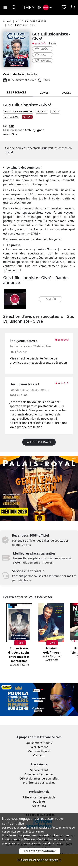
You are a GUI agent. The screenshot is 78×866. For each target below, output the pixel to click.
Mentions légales (39, 751)
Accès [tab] (66, 92)
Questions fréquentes (39, 774)
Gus (11, 126)
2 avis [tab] (44, 92)
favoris (46, 60)
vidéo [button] (52, 299)
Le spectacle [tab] (16, 92)
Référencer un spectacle (39, 797)
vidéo (44, 48)
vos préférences (25, 839)
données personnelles (44, 778)
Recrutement (39, 747)
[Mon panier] (73, 8)
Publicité (39, 801)
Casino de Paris (13, 74)
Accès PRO (39, 806)
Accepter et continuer (39, 851)
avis (43, 54)
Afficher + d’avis (39, 442)
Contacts (39, 755)
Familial (42, 111)
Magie (55, 111)
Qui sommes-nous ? (39, 743)
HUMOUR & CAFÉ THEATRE (18, 111)
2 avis (52, 43)
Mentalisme (11, 116)
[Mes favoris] (64, 8)
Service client (39, 770)
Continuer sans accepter (39, 860)
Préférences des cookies (39, 783)
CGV (22, 778)
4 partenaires (29, 835)
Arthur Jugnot (34, 130)
